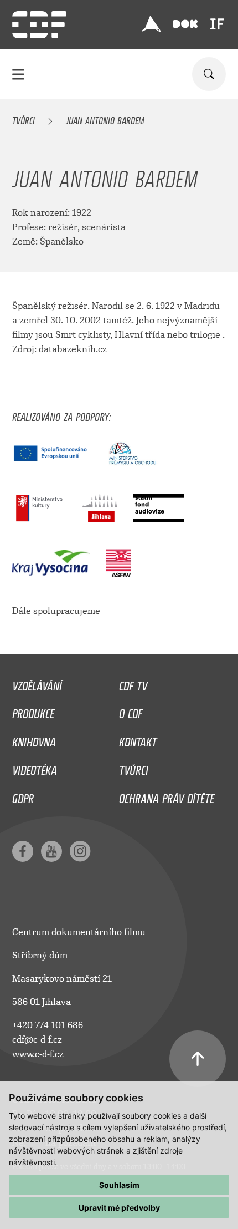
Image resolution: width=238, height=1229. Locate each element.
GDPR (23, 796)
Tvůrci (23, 119)
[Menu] (18, 74)
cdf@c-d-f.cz (37, 1039)
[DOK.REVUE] (185, 24)
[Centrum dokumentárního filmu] (39, 24)
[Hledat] (209, 74)
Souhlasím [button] (119, 1185)
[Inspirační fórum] (217, 24)
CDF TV (133, 683)
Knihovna (34, 739)
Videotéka (34, 767)
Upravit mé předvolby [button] (119, 1207)
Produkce (33, 711)
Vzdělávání (37, 683)
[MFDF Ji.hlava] (151, 23)
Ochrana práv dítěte (166, 796)
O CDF (130, 711)
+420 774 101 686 (47, 1025)
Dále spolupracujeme (56, 611)
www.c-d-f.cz (38, 1054)
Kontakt (138, 739)
